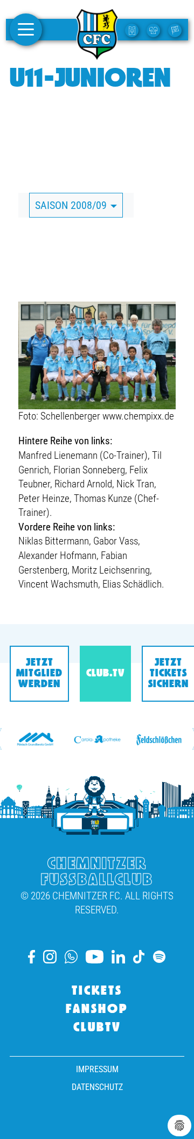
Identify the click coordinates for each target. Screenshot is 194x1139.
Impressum (97, 1069)
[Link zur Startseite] (97, 55)
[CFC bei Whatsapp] (71, 956)
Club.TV (105, 673)
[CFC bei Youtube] (94, 956)
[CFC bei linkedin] (118, 956)
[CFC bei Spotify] (159, 956)
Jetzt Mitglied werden (39, 674)
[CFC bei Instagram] (50, 956)
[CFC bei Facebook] (31, 956)
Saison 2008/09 (72, 205)
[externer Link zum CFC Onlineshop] (155, 29)
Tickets (97, 991)
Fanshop (97, 1009)
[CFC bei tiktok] (139, 956)
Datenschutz (97, 1087)
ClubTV (97, 1028)
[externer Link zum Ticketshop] (133, 29)
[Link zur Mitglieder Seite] (176, 29)
